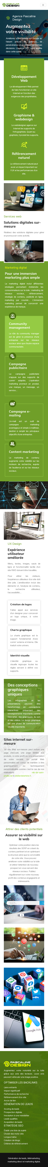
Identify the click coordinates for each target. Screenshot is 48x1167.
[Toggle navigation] (43, 5)
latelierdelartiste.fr (23, 775)
